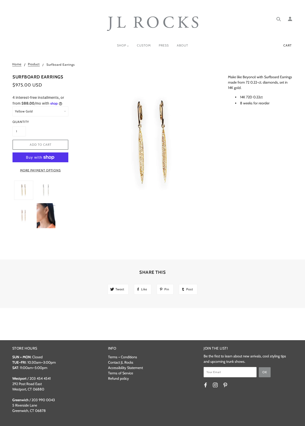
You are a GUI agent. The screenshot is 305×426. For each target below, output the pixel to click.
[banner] (152, 23)
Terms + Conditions (122, 357)
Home (16, 64)
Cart (287, 45)
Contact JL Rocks (120, 362)
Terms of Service (120, 373)
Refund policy (118, 378)
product (34, 64)
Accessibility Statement (125, 368)
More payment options (40, 170)
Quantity (19, 122)
